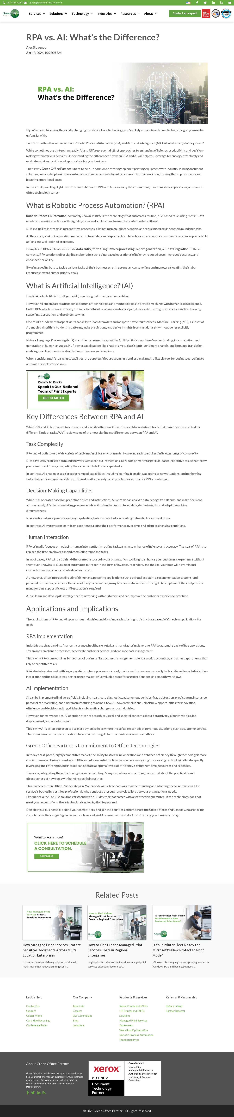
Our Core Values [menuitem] (82, 1015)
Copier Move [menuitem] (34, 1015)
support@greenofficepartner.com (45, 2)
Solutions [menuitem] (56, 14)
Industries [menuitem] (104, 14)
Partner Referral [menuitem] (175, 1010)
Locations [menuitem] (78, 1025)
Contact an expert (185, 13)
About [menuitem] (148, 14)
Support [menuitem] (31, 1010)
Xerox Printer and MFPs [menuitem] (133, 1006)
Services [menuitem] (35, 14)
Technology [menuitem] (80, 14)
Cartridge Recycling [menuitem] (38, 1020)
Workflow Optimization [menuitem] (133, 1030)
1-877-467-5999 (13, 2)
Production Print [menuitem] (129, 1039)
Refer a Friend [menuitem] (174, 1006)
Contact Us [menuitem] (33, 1006)
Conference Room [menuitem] (36, 1025)
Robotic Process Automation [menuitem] (136, 1034)
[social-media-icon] (197, 2)
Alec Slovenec (36, 47)
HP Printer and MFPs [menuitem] (132, 1010)
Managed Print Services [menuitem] (133, 1020)
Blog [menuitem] (75, 1020)
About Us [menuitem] (78, 1006)
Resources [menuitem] (128, 14)
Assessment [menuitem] (126, 1025)
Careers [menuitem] (77, 1010)
